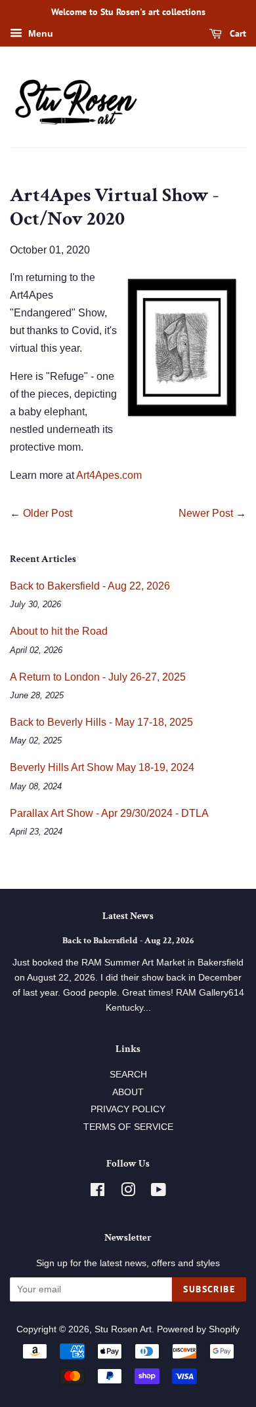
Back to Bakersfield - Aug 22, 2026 (90, 585)
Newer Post (206, 513)
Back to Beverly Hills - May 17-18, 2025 (101, 722)
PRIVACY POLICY (128, 1109)
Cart (236, 33)
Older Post (47, 513)
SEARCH (128, 1074)
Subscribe (209, 1289)
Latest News (128, 916)
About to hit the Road (59, 631)
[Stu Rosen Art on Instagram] (128, 1192)
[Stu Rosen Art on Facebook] (97, 1192)
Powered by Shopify (198, 1329)
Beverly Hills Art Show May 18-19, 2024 (102, 767)
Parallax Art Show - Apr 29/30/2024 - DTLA (109, 813)
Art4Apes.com (109, 475)
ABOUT (128, 1092)
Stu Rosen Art (123, 1329)
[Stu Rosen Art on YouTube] (158, 1192)
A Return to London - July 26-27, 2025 (98, 677)
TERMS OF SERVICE (128, 1127)
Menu (39, 33)
